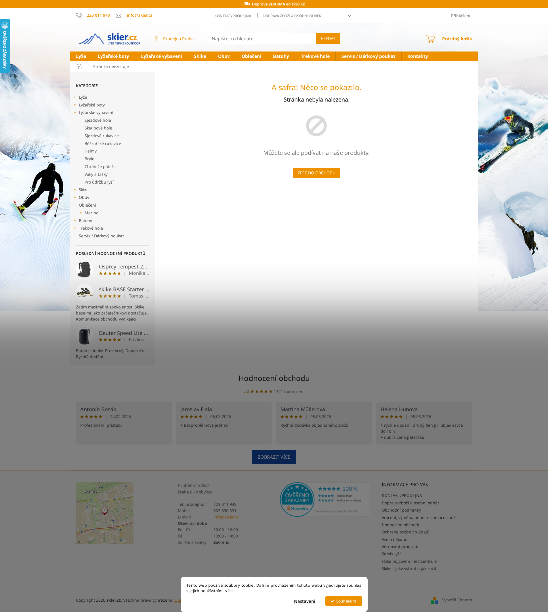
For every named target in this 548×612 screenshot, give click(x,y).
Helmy (91, 151)
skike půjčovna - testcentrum (409, 561)
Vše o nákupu (395, 539)
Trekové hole (91, 228)
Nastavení (304, 601)
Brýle (89, 158)
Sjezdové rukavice (102, 135)
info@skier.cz (225, 517)
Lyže (83, 97)
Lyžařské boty (92, 105)
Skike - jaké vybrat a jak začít (409, 568)
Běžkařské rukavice (103, 143)
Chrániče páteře (100, 166)
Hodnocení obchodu (274, 378)
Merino (91, 213)
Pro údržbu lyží (99, 182)
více (229, 590)
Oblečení (87, 205)
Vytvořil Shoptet (457, 600)
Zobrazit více (274, 457)
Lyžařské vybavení (96, 112)
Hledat (328, 38)
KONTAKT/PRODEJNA (233, 15)
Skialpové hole (98, 128)
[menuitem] (81, 56)
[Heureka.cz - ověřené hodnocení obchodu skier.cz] (325, 499)
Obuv (84, 197)
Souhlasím (346, 601)
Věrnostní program (400, 546)
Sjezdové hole (98, 120)
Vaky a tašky (96, 174)
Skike (84, 189)
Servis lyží (391, 553)
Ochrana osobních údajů (405, 532)
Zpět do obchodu (316, 173)
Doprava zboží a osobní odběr (292, 15)
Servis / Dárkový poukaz (101, 236)
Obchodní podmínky (401, 510)
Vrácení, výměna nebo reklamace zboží (419, 517)
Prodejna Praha (178, 38)
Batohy (85, 220)
